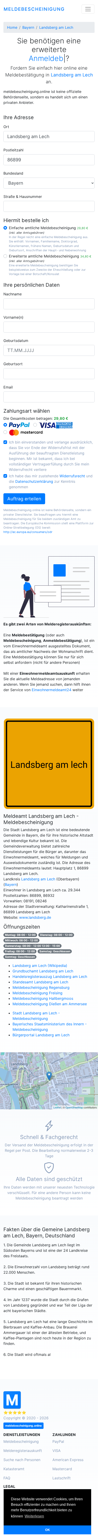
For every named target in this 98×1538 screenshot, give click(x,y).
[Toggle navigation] (88, 9)
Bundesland (13, 173)
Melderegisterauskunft (22, 1450)
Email (8, 387)
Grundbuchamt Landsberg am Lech (43, 971)
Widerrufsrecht (72, 476)
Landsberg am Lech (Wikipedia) (40, 965)
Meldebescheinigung (21, 1441)
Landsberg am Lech (38, 879)
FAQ (6, 1478)
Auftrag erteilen (24, 498)
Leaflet (57, 1107)
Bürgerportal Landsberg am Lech (41, 1035)
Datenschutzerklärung (34, 481)
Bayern (11, 884)
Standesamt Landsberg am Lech (40, 982)
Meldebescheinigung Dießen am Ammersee (50, 1004)
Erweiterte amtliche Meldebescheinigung (50, 256)
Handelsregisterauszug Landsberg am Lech (50, 976)
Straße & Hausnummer (22, 196)
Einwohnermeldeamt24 (51, 690)
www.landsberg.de (35, 917)
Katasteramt (13, 1469)
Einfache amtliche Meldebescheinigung (48, 228)
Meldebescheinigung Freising (37, 993)
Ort (6, 126)
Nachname (12, 294)
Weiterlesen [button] (34, 1516)
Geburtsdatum (15, 340)
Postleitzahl (13, 150)
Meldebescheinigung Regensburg (41, 987)
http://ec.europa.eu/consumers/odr (27, 532)
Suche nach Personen (21, 1459)
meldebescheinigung (34, 9)
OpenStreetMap (74, 1107)
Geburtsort (13, 364)
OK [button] (47, 1530)
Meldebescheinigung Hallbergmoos (43, 998)
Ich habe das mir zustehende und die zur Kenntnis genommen (51, 481)
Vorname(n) (13, 317)
